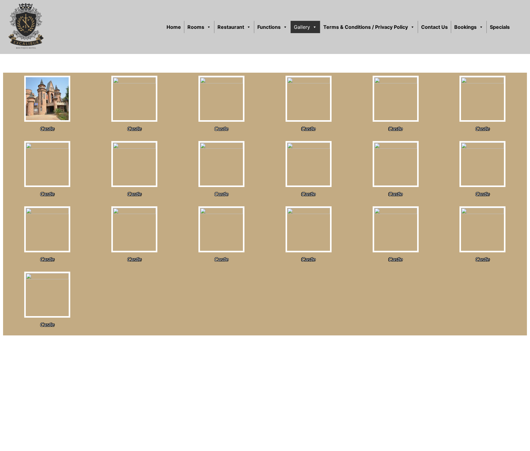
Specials (500, 27)
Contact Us (434, 27)
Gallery (302, 27)
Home (174, 27)
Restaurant (230, 27)
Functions (269, 27)
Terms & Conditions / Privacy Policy (365, 27)
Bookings (465, 27)
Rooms (195, 27)
